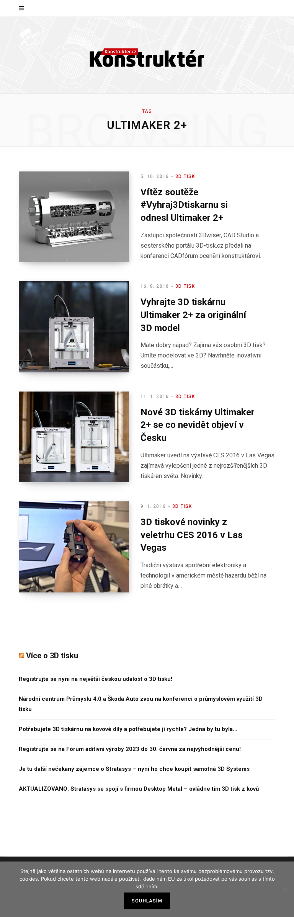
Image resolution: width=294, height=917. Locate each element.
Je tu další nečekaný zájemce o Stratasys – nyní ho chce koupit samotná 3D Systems (134, 768)
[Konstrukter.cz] (147, 55)
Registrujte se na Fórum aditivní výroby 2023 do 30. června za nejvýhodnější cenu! (130, 749)
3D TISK (185, 176)
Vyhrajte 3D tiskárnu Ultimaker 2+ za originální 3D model (193, 315)
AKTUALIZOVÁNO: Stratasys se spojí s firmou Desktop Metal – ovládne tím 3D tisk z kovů (139, 788)
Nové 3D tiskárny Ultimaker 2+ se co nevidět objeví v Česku (197, 425)
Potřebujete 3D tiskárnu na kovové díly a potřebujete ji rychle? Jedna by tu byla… (128, 729)
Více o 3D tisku (52, 655)
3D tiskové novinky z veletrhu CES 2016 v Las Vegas (191, 535)
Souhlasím (147, 901)
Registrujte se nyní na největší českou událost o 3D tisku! (95, 679)
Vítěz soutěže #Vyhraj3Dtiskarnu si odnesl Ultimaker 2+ (184, 205)
